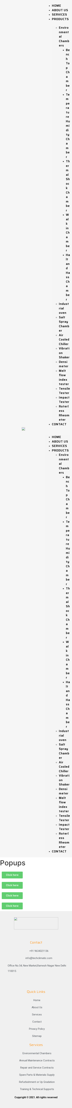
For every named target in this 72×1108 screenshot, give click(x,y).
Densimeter (64, 364)
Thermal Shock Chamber (68, 186)
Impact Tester (64, 399)
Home (56, 5)
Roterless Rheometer (64, 413)
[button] (57, 428)
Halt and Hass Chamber (68, 277)
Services (59, 14)
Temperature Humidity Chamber (68, 125)
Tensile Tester (64, 390)
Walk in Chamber (68, 232)
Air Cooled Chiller (64, 339)
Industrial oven (64, 308)
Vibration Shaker (64, 353)
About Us (60, 10)
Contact (59, 424)
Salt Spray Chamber (64, 324)
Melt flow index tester (64, 377)
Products (60, 19)
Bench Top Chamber (68, 70)
